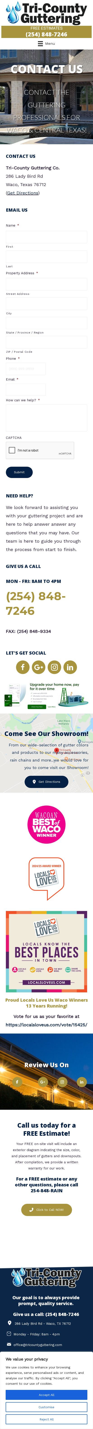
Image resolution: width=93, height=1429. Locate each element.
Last (9, 266)
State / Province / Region (25, 332)
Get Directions (22, 193)
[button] (23, 667)
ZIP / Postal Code (19, 351)
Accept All (46, 1395)
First (9, 246)
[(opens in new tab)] (46, 696)
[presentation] (40, 450)
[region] (46, 1390)
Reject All (47, 1419)
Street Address (17, 294)
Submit (19, 472)
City (9, 313)
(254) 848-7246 (62, 1314)
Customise (46, 1407)
